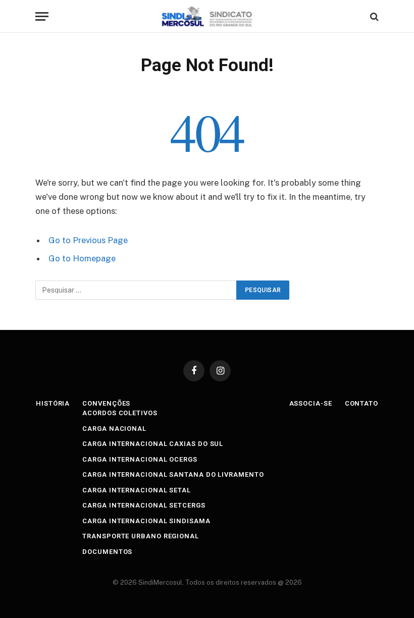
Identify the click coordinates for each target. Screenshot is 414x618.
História (53, 403)
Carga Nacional (114, 428)
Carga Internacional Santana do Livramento (173, 474)
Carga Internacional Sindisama (146, 521)
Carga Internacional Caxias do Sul (152, 443)
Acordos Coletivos (119, 413)
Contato (361, 403)
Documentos (107, 551)
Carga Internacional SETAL (136, 490)
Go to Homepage (82, 258)
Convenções (106, 403)
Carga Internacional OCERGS (139, 459)
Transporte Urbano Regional (140, 536)
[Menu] (41, 16)
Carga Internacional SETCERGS (143, 505)
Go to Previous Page (88, 240)
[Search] (373, 16)
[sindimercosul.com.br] (207, 16)
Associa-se (310, 403)
